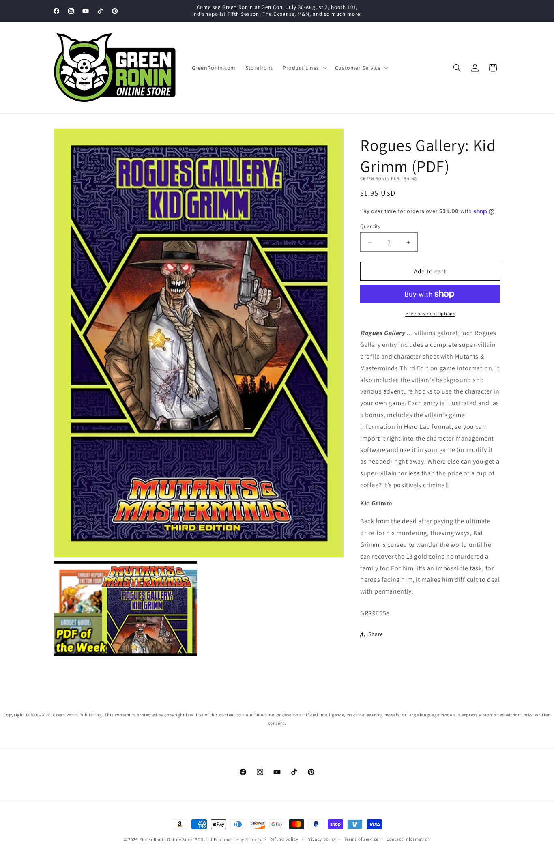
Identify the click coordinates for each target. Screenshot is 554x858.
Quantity (370, 226)
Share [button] (375, 634)
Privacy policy (321, 839)
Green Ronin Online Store (167, 839)
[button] (304, 67)
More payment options (430, 313)
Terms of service (361, 839)
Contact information (408, 839)
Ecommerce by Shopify (238, 839)
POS (199, 839)
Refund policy (283, 839)
